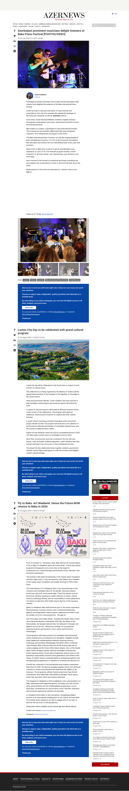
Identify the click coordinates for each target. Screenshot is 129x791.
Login (115, 13)
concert (26, 280)
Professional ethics (30, 779)
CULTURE (31, 26)
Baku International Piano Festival (56, 280)
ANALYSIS (72, 24)
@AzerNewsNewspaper (31, 314)
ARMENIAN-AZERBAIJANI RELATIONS (49, 24)
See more (105, 764)
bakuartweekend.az (49, 710)
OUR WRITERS (46, 26)
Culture (33, 280)
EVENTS (15, 26)
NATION (15, 24)
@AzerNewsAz (47, 214)
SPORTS (37, 26)
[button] (14, 31)
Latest (105, 498)
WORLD (21, 24)
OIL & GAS (35, 24)
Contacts (46, 779)
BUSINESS (27, 24)
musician (41, 280)
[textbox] (53, 158)
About (16, 779)
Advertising (58, 779)
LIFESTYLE (80, 24)
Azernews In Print (74, 779)
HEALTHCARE (23, 26)
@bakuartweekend (41, 714)
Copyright (105, 779)
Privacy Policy (91, 779)
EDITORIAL (65, 24)
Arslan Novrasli (75, 280)
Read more (37, 97)
